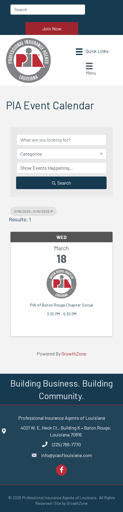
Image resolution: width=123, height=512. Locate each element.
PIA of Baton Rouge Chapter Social (61, 304)
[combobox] (61, 153)
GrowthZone (73, 353)
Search (64, 183)
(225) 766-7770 (66, 444)
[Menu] (92, 51)
